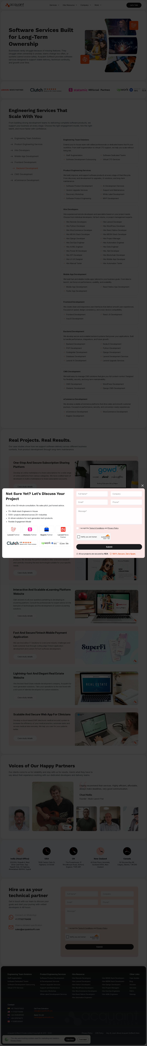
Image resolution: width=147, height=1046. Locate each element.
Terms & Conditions (96, 528)
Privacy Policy (113, 528)
